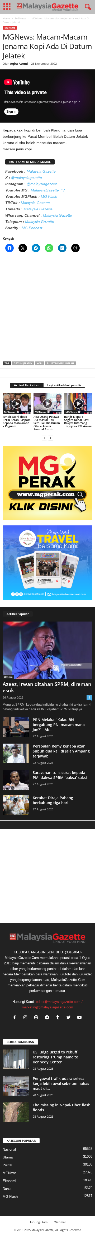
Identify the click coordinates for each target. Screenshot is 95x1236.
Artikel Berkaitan (26, 385)
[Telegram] (48, 1018)
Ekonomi (9, 1181)
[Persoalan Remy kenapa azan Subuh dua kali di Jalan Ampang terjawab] (16, 753)
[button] (87, 7)
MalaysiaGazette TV (48, 190)
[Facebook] (15, 1018)
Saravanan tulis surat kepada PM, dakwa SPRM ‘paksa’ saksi (60, 775)
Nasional (9, 1149)
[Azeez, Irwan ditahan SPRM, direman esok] (47, 650)
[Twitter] (69, 1018)
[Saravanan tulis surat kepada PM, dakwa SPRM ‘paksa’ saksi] (16, 780)
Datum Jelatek (23, 363)
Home (6, 18)
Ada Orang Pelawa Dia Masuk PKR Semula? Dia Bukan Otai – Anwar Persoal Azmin (47, 423)
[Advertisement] (47, 308)
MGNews (20, 18)
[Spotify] (37, 1018)
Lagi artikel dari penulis (64, 385)
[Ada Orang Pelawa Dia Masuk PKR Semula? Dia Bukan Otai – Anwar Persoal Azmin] (48, 403)
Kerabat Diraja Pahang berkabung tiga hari (53, 800)
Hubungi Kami (38, 1222)
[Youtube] (80, 1018)
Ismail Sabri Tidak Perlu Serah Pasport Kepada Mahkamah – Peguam (16, 421)
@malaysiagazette (26, 177)
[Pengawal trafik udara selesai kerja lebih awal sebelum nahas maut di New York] (16, 1086)
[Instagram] (26, 1018)
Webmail (60, 1222)
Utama (8, 677)
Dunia (7, 1189)
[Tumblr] (59, 1018)
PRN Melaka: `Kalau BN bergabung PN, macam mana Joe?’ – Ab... (59, 724)
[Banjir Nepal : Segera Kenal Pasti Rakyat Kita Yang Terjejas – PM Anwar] (78, 403)
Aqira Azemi (19, 63)
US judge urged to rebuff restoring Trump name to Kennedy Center (55, 1057)
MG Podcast (32, 228)
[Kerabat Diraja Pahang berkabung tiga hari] (16, 805)
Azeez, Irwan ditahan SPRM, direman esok (47, 687)
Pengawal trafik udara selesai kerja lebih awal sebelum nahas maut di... (61, 1083)
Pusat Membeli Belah (60, 363)
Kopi (39, 363)
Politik (7, 1165)
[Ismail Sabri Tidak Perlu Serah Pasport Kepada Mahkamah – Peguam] (17, 403)
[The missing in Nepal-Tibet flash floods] (16, 1112)
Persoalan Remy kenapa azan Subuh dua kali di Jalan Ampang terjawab (61, 751)
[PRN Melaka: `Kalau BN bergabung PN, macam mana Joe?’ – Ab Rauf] (16, 727)
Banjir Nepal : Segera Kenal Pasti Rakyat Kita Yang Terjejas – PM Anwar (78, 421)
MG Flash (49, 196)
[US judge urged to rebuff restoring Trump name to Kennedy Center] (16, 1059)
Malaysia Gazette (41, 171)
